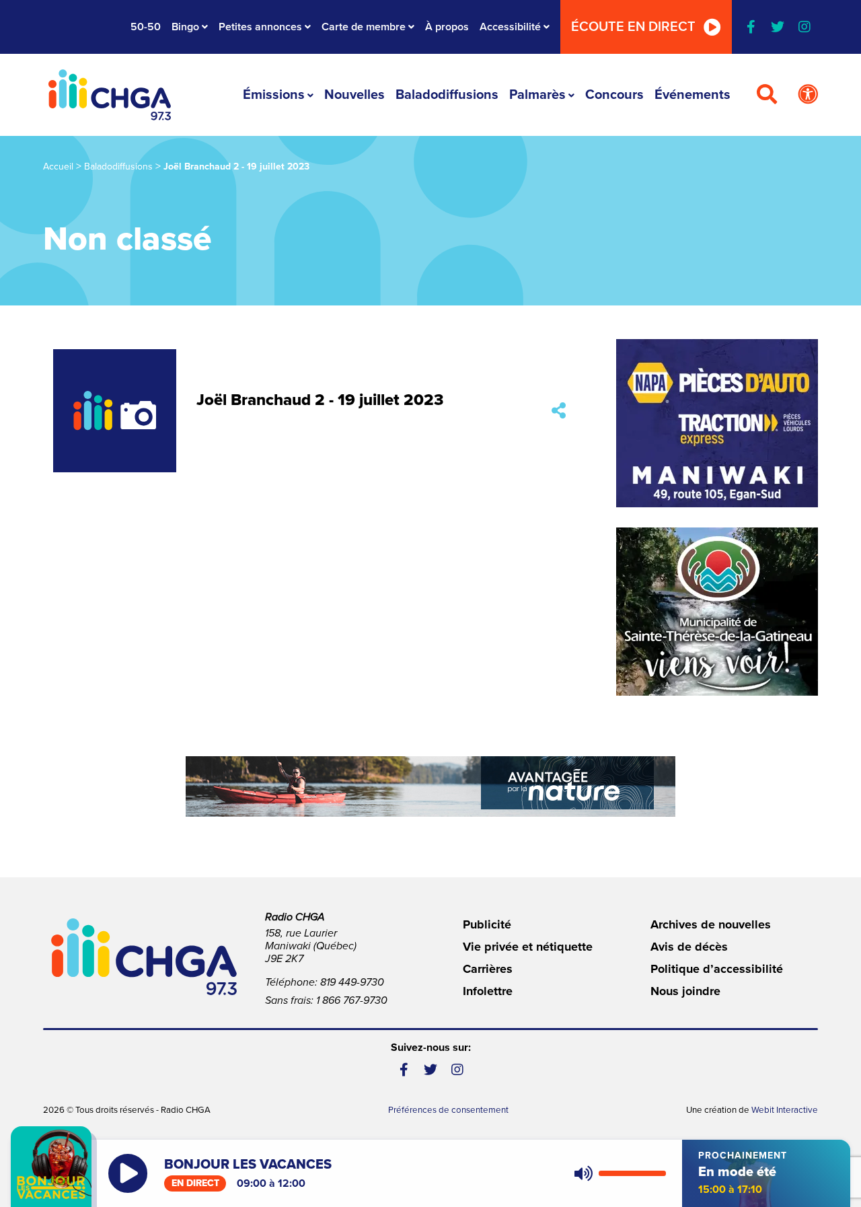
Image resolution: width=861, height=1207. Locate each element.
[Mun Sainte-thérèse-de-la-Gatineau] (717, 611)
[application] (617, 1173)
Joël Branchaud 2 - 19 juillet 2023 (319, 400)
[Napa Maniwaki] (717, 423)
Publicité (487, 924)
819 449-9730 (352, 982)
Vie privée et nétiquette (528, 946)
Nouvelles (354, 95)
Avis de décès (689, 946)
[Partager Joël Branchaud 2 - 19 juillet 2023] (559, 410)
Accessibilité (510, 27)
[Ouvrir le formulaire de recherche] (767, 95)
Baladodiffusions (447, 95)
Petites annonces (260, 27)
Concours (614, 95)
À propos (447, 27)
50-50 (145, 27)
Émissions (274, 95)
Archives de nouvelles (710, 924)
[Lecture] (128, 1173)
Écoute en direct (633, 27)
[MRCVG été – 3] (430, 786)
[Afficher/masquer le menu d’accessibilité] (808, 95)
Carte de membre (364, 27)
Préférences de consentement (448, 1110)
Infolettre (488, 991)
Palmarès (537, 95)
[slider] (632, 1173)
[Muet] (582, 1173)
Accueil (58, 166)
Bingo (185, 27)
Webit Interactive (784, 1110)
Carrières (488, 968)
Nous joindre (685, 991)
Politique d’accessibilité (716, 968)
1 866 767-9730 (351, 1000)
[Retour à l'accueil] (109, 95)
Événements (692, 95)
